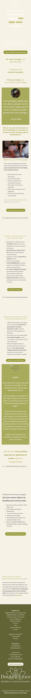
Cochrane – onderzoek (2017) (9, 199)
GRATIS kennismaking (15, 664)
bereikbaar (19, 595)
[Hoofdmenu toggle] (28, 4)
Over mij (15, 623)
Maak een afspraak (15, 627)
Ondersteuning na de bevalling (15, 617)
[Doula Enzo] (15, 4)
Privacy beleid (16, 636)
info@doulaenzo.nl (15, 648)
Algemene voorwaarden (15, 634)
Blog (15, 625)
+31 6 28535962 (15, 646)
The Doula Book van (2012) (21, 199)
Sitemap (15, 638)
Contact (15, 629)
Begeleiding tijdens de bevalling (15, 615)
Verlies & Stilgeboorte (15, 619)
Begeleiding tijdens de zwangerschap (15, 612)
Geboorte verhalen (15, 621)
